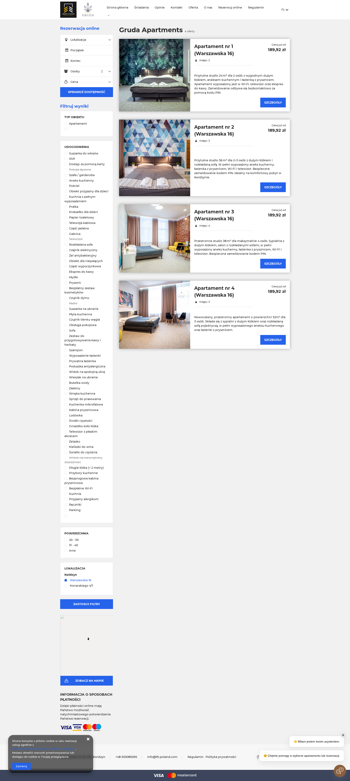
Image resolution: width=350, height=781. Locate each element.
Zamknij (21, 766)
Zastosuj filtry (86, 604)
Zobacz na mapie (89, 681)
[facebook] (257, 757)
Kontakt (176, 7)
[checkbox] (86, 124)
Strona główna (117, 7)
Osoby (75, 71)
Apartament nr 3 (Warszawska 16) (214, 215)
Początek (77, 50)
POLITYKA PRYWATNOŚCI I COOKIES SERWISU (44, 748)
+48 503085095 (126, 757)
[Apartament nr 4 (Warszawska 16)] (154, 315)
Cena (74, 82)
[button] (82, 634)
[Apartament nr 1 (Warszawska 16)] (154, 75)
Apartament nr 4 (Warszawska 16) (214, 291)
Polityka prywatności (221, 757)
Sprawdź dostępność (86, 92)
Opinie (160, 7)
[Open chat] (340, 771)
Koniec (75, 61)
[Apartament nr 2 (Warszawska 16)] (154, 158)
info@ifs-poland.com (162, 757)
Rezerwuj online (230, 7)
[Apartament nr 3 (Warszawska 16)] (154, 238)
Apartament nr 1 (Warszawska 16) (214, 50)
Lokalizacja (78, 40)
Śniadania (141, 7)
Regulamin (256, 7)
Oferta (193, 7)
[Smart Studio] (80, 9)
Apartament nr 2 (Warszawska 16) (214, 130)
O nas (208, 7)
